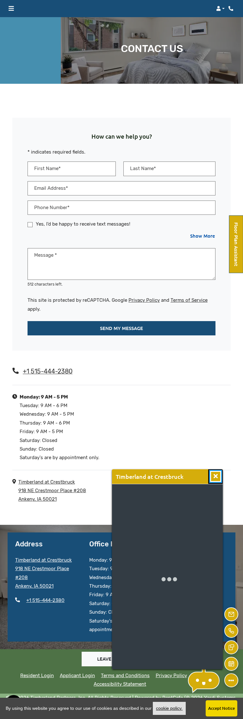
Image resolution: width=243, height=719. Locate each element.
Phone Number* (52, 207)
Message (45, 255)
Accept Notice (221, 708)
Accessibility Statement (120, 684)
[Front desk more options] (231, 680)
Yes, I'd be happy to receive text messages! (83, 224)
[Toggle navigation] (11, 9)
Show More (202, 235)
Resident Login (37, 675)
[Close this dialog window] (215, 476)
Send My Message (121, 328)
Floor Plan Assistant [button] (236, 247)
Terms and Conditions (125, 675)
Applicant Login (77, 675)
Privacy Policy (144, 300)
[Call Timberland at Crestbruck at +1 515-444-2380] (231, 9)
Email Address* (51, 188)
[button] (220, 9)
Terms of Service (189, 300)
